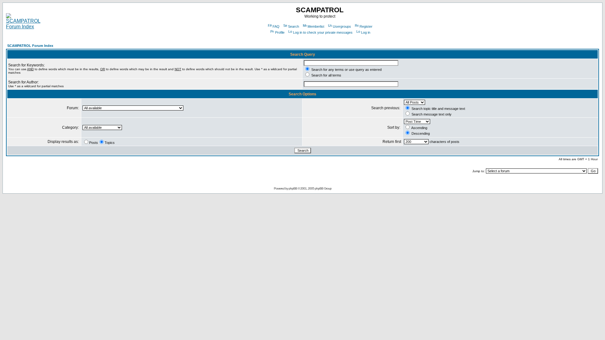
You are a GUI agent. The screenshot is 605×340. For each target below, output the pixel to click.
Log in (365, 32)
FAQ (276, 26)
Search (293, 26)
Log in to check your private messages (323, 32)
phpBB (293, 188)
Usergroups (342, 26)
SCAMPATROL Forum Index (30, 46)
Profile (280, 32)
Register (366, 26)
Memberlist (316, 26)
